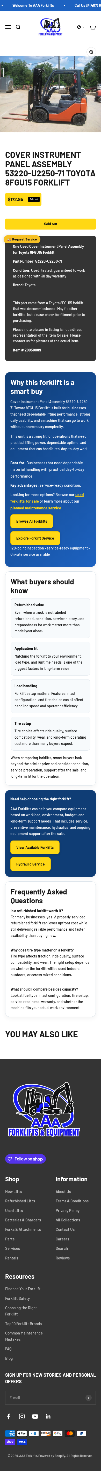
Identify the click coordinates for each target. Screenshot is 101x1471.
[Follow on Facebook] (8, 1416)
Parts (10, 1239)
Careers (62, 1239)
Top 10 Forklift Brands (23, 1323)
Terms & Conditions (72, 1200)
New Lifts (13, 1191)
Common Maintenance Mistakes (24, 1336)
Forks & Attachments (23, 1229)
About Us (63, 1191)
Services (12, 1248)
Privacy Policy (68, 1210)
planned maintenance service (35, 507)
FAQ (8, 1348)
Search (62, 1248)
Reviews (63, 1258)
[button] (81, 27)
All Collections (68, 1219)
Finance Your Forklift (23, 1288)
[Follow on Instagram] (21, 1416)
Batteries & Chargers (23, 1219)
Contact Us (65, 1229)
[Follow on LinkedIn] (48, 1416)
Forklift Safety (17, 1298)
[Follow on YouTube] (35, 1416)
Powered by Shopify (51, 1455)
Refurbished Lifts (20, 1200)
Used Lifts (14, 1210)
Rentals (11, 1258)
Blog (9, 1358)
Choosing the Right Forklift (21, 1310)
